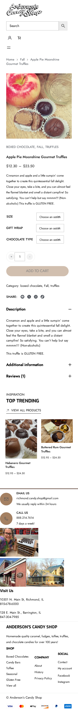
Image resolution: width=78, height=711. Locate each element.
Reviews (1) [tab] (15, 376)
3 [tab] (25, 481)
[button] (68, 134)
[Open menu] (8, 47)
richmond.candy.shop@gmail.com (37, 498)
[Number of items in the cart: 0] (19, 37)
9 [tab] (68, 481)
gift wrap (14, 228)
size (9, 216)
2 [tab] (17, 481)
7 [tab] (54, 481)
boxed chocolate (20, 147)
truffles (51, 147)
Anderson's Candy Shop (31, 627)
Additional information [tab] (24, 364)
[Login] (9, 37)
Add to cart (37, 271)
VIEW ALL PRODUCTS (26, 410)
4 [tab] (32, 481)
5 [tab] (39, 481)
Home (10, 59)
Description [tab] (16, 309)
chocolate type (19, 239)
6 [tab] (46, 481)
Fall (22, 59)
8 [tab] (61, 481)
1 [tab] (10, 481)
